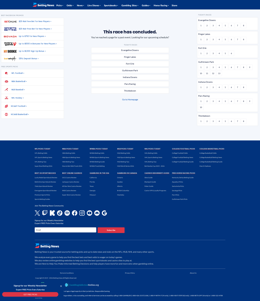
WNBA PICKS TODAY (99, 149)
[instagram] (82, 213)
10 (201, 73)
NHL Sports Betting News (153, 157)
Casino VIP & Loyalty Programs (155, 190)
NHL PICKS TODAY (152, 149)
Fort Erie (130, 63)
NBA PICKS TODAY (70, 149)
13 (219, 73)
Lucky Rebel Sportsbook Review (46, 178)
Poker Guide (148, 186)
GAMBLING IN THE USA (99, 173)
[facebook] (74, 213)
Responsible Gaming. (102, 291)
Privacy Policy (130, 273)
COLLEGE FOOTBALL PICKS (183, 149)
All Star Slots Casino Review (71, 186)
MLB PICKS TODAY (125, 149)
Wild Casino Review (69, 190)
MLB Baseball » (18, 89)
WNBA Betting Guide (97, 162)
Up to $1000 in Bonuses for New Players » (38, 43)
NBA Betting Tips (68, 162)
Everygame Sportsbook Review (45, 190)
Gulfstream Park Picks (179, 199)
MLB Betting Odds (123, 153)
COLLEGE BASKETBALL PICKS (211, 149)
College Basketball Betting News (210, 157)
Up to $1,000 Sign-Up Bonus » (32, 51)
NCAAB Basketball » (20, 114)
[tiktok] (59, 213)
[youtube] (89, 213)
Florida (92, 182)
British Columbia (123, 190)
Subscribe (111, 230)
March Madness (205, 166)
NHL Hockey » (17, 98)
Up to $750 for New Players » (32, 36)
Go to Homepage (130, 99)
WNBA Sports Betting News (99, 157)
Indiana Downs (130, 77)
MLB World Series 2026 (125, 166)
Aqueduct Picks (177, 182)
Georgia (92, 190)
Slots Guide (148, 178)
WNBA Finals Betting (97, 166)
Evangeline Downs (130, 50)
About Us (193, 273)
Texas (92, 186)
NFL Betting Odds (41, 153)
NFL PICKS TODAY (42, 149)
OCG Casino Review (69, 178)
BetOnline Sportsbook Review (45, 182)
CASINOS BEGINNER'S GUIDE (156, 173)
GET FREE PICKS (30, 294)
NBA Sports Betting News (71, 157)
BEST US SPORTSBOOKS (45, 173)
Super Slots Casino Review (71, 195)
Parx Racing (130, 84)
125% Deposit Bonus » (28, 58)
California (93, 178)
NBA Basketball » (19, 81)
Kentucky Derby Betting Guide (183, 178)
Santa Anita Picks (178, 186)
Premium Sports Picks (42, 195)
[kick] (52, 213)
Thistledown (130, 90)
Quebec (120, 182)
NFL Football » (17, 73)
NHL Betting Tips (150, 162)
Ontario (120, 178)
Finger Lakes (130, 57)
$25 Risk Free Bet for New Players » (35, 21)
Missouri (93, 195)
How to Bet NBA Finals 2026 (72, 166)
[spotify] (67, 213)
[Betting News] (43, 5)
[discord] (97, 213)
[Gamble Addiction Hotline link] (82, 285)
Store (174, 5)
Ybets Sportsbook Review (44, 186)
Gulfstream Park (130, 70)
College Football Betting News (182, 157)
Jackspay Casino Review (70, 182)
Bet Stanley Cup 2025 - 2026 (154, 166)
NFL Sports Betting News (43, 157)
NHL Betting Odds (150, 153)
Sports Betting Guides (42, 199)
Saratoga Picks (177, 190)
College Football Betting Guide (183, 162)
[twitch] (45, 213)
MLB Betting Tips (123, 162)
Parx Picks (175, 195)
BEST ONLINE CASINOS (72, 173)
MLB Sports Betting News (126, 157)
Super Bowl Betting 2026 (43, 166)
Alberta (119, 186)
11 (207, 73)
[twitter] (37, 213)
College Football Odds (180, 153)
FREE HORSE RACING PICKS (183, 173)
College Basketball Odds (208, 153)
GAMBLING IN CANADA (127, 173)
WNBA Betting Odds (97, 153)
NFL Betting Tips (40, 162)
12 (213, 73)
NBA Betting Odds (68, 153)
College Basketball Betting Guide (210, 162)
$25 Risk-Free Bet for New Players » (35, 29)
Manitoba (120, 195)
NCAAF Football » (19, 106)
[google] (104, 213)
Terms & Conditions (67, 273)
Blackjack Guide (150, 182)
